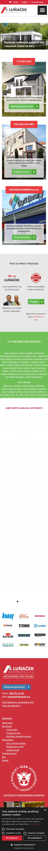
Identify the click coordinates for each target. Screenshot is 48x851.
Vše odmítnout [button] (35, 838)
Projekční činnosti (9, 753)
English (24, 2)
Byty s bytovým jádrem (16, 743)
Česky (15, 2)
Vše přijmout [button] (12, 838)
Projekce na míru (13, 733)
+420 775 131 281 (16, 693)
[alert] (24, 829)
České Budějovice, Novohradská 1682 (18, 702)
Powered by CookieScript (24, 848)
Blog (4, 757)
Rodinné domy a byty (15, 746)
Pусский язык (37, 2)
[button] (24, 844)
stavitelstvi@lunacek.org (18, 697)
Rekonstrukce (7, 740)
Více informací (35, 824)
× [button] (45, 810)
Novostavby (7, 726)
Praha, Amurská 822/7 (11, 706)
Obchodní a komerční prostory (18, 736)
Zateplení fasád (12, 750)
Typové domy (12, 729)
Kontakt (5, 760)
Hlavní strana (7, 723)
